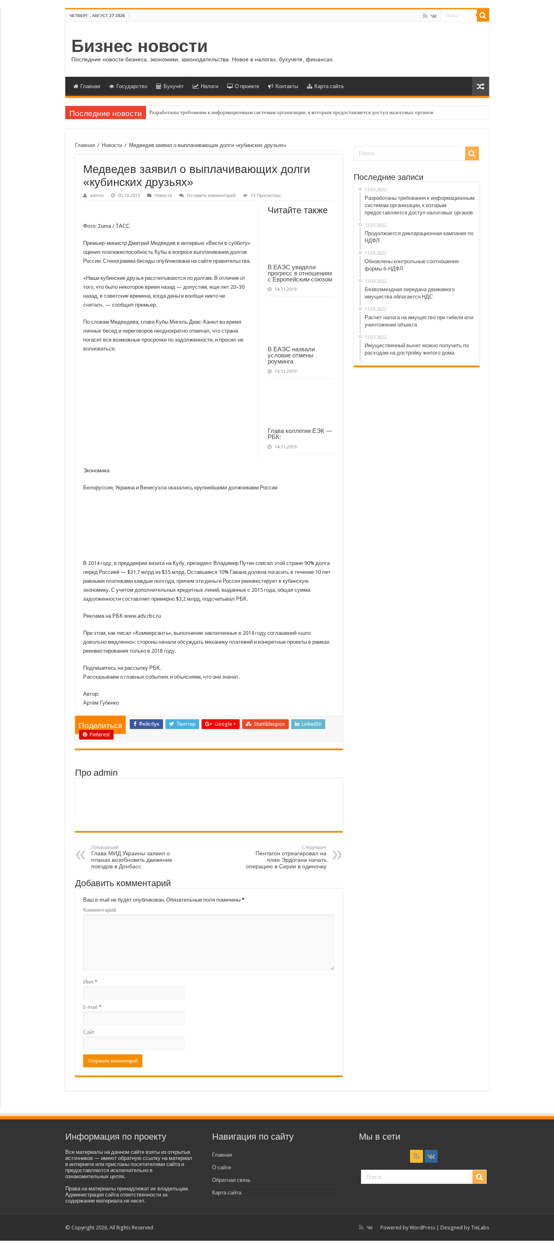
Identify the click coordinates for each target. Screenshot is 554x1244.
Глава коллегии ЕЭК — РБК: (300, 433)
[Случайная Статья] (480, 86)
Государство (131, 86)
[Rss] (425, 16)
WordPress (422, 1228)
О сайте (221, 1167)
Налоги (209, 86)
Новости (112, 145)
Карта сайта (329, 86)
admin (97, 195)
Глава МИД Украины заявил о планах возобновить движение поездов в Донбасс (131, 857)
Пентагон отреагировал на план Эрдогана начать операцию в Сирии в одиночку (286, 857)
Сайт (89, 1032)
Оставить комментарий (211, 195)
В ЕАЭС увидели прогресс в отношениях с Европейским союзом (300, 273)
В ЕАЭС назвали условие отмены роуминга (291, 355)
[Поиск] (483, 15)
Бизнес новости (139, 46)
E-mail (92, 1007)
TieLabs (480, 1228)
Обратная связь (231, 1180)
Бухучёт (173, 86)
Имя (90, 982)
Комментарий (99, 910)
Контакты (286, 86)
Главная (90, 86)
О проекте (247, 86)
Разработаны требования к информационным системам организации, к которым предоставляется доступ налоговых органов (291, 112)
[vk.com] (434, 16)
